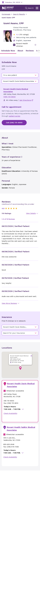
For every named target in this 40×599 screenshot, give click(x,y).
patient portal (14, 116)
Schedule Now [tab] (8, 50)
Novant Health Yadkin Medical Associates (21, 428)
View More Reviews (9, 303)
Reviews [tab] (30, 50)
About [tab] (20, 50)
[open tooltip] (35, 45)
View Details (31, 213)
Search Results (19, 14)
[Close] (31, 355)
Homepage (6, 14)
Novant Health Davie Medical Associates (21, 385)
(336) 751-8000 (9, 97)
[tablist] (20, 50)
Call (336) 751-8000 (14, 123)
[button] (20, 368)
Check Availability (10, 413)
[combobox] (20, 75)
